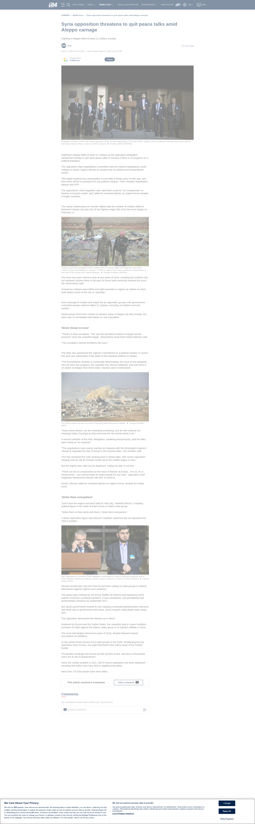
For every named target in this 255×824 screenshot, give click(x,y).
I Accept (227, 803)
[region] (127, 811)
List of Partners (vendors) (123, 814)
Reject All (227, 811)
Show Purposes (227, 819)
